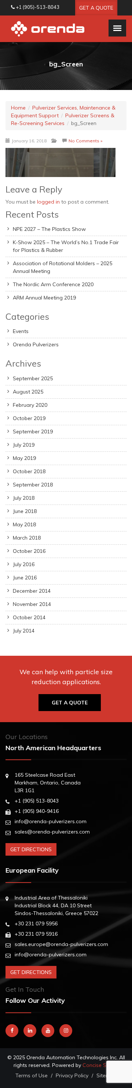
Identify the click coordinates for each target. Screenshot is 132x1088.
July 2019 (23, 444)
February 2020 (30, 405)
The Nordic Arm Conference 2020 (53, 284)
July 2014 (23, 630)
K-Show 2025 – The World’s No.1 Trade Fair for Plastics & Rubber (66, 246)
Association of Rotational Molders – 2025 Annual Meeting (62, 267)
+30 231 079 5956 (36, 923)
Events (21, 331)
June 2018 (25, 511)
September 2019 (33, 431)
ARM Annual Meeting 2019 (44, 297)
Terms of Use (31, 1075)
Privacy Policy (72, 1075)
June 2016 (25, 577)
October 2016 (29, 551)
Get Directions (31, 849)
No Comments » (85, 140)
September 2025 (33, 378)
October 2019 (29, 418)
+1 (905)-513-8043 (37, 7)
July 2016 (23, 564)
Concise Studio (100, 1065)
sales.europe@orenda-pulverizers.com (61, 944)
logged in (48, 201)
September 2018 (33, 484)
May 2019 (24, 458)
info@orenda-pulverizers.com (51, 821)
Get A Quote (96, 7)
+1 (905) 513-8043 (37, 800)
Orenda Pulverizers (36, 344)
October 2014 (29, 617)
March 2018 (27, 537)
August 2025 (28, 391)
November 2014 (32, 604)
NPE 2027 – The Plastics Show (49, 229)
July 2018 (23, 498)
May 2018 (24, 524)
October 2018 (29, 471)
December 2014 (32, 591)
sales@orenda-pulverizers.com (52, 831)
